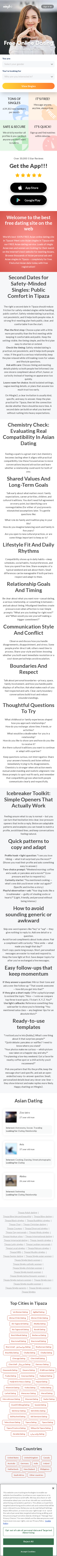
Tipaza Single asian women (38, 1256)
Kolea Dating (30, 1387)
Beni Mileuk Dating (19, 1335)
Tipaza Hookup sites (13, 1236)
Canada (46, 1457)
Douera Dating (29, 1370)
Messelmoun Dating (11, 1399)
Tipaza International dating (38, 1236)
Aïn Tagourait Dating (20, 1329)
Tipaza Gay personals (16, 1232)
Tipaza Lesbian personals (38, 1244)
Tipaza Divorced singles (36, 1228)
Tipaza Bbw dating (43, 1216)
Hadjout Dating (46, 1376)
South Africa (19, 1475)
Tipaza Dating (47, 1422)
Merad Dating (46, 1393)
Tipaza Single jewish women (27, 1272)
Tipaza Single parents (15, 1288)
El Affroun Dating (47, 1370)
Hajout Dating (41, 1381)
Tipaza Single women (39, 1288)
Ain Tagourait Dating (20, 1324)
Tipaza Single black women (27, 1260)
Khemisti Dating (12, 1387)
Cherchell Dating (38, 1358)
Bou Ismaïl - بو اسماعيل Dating (18, 1347)
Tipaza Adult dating (27, 1212)
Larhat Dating (10, 1393)
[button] (47, 6)
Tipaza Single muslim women (27, 1283)
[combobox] (28, 64)
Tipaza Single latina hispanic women (27, 1276)
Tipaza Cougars (14, 1228)
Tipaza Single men (43, 1280)
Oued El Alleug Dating (20, 1405)
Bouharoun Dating (43, 1347)
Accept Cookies (28, 1551)
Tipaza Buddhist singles (38, 1220)
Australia (11, 1463)
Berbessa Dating (39, 1335)
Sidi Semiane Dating (39, 1416)
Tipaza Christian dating (34, 1224)
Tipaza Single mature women (17, 1280)
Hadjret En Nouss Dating (20, 1381)
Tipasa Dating (30, 1422)
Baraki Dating (39, 1329)
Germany (25, 1463)
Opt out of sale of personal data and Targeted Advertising (28, 1531)
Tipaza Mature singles (38, 1248)
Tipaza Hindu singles (39, 1232)
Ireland (46, 1463)
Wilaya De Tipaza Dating (41, 1428)
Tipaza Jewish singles (40, 1240)
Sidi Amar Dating (18, 1411)
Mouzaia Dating (31, 1399)
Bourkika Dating (12, 1352)
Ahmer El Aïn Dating (39, 1318)
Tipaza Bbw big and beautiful (17, 1216)
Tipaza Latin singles (13, 1244)
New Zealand (29, 1469)
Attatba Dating (39, 1324)
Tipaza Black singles (14, 1220)
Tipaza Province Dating (15, 1428)
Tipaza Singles (29, 1291)
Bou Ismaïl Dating (38, 1341)
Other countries (36, 1475)
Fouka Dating (10, 1376)
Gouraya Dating (27, 1376)
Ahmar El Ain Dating (17, 1318)
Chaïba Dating (46, 1352)
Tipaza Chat (15, 1224)
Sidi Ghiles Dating (38, 1411)
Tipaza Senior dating (13, 1256)
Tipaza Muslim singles (34, 1252)
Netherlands (13, 1469)
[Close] (53, 1488)
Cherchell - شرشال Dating (19, 1364)
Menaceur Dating (28, 1393)
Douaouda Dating (10, 1370)
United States (13, 1457)
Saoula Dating (40, 1405)
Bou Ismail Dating (18, 1341)
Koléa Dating (46, 1387)
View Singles (29, 86)
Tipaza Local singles (15, 1248)
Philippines (44, 1469)
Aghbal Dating (38, 1312)
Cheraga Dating (18, 1358)
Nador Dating (48, 1399)
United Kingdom (31, 1457)
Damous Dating (42, 1364)
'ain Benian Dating (20, 1312)
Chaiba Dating (29, 1352)
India (36, 1463)
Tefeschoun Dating (12, 1422)
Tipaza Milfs (15, 1252)
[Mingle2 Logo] (7, 6)
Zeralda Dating (19, 1434)
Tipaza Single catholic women (27, 1264)
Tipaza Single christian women (27, 1268)
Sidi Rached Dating (17, 1416)
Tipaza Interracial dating (16, 1240)
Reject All (28, 1541)
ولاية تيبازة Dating (37, 1434)
